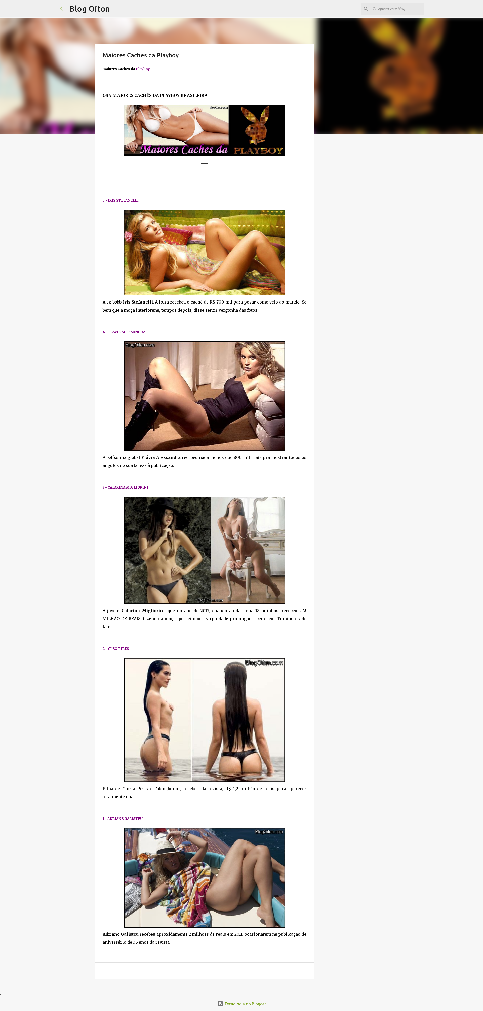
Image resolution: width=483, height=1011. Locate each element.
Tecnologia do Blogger (244, 1004)
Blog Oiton (89, 8)
